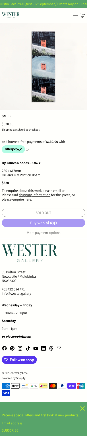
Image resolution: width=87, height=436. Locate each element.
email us (59, 190)
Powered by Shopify (13, 378)
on (48, 195)
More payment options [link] (43, 233)
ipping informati (34, 195)
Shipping (7, 129)
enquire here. (22, 199)
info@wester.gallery (16, 293)
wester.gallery (19, 373)
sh (20, 195)
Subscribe (10, 430)
